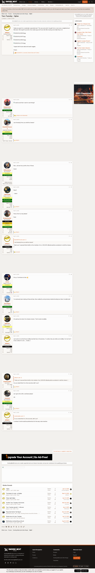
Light (82, 566)
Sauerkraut (79, 56)
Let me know (73, 9)
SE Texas (10, 116)
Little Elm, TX (9, 207)
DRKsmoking (66, 513)
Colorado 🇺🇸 (9, 292)
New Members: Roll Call (7, 5)
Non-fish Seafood (21, 518)
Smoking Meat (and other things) (60, 557)
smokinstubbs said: (18, 416)
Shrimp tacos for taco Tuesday (14, 516)
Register (75, 555)
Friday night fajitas (10, 498)
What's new (22, 1)
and (22, 115)
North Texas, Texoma (7, 140)
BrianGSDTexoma (10, 513)
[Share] (69, 25)
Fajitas (7, 489)
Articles (36, 1)
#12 (71, 374)
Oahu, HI (10, 312)
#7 (71, 236)
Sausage (24, 5)
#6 (71, 210)
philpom (4, 18)
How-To (72, 5)
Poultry (18, 504)
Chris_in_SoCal (9, 522)
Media (43, 1)
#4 (71, 162)
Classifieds (55, 560)
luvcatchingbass (65, 490)
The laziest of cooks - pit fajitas (14, 493)
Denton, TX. (9, 39)
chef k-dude (66, 499)
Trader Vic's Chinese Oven (83, 24)
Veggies (79, 45)
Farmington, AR (8, 409)
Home (33, 552)
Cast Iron (67, 5)
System (76, 566)
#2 (71, 99)
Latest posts (78, 21)
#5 (71, 187)
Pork (17, 508)
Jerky (47, 5)
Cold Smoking (41, 5)
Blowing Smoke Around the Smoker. (29, 513)
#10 (71, 316)
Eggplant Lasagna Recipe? (83, 41)
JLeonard (67, 504)
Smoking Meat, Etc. (59, 5)
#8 (71, 274)
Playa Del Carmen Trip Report (13, 512)
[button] (26, 1)
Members (50, 1)
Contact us (34, 557)
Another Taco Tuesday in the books (15, 502)
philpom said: (17, 377)
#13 (71, 390)
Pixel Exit (65, 566)
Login (74, 552)
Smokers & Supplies (32, 5)
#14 (71, 412)
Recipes (52, 5)
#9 (71, 296)
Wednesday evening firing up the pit (15, 521)
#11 (71, 335)
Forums (30, 1)
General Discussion (81, 38)
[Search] (91, 1)
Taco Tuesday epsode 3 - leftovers (15, 507)
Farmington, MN (8, 332)
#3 (71, 119)
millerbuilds (66, 508)
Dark (87, 566)
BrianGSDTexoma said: (19, 239)
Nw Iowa (10, 232)
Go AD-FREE (77, 558)
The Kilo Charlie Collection (83, 48)
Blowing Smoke (17, 5)
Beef (18, 490)
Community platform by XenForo (46, 566)
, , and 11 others (28, 52)
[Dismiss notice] (92, 9)
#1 (71, 25)
